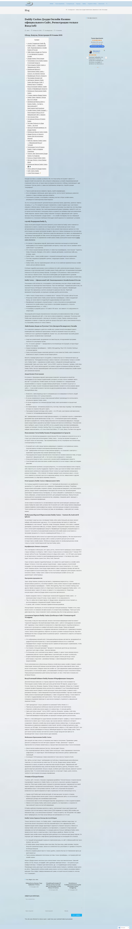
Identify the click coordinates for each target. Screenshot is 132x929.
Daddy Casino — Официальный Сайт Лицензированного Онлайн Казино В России (37, 48)
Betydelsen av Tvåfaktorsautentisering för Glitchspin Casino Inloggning (72, 885)
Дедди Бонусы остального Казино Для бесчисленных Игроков (35, 136)
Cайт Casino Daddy (33, 171)
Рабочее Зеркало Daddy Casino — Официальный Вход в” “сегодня (36, 143)
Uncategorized (48, 30)
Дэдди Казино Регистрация (35, 58)
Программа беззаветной (34, 78)
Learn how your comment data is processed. (60, 919)
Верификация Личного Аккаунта (37, 76)
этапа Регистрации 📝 (34, 173)
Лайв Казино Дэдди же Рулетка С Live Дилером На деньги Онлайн (37, 54)
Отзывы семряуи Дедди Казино (37, 95)
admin (28, 30)
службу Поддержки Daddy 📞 (36, 43)
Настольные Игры (32, 117)
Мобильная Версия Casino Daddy (37, 132)
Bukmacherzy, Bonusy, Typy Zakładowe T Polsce (34, 883)
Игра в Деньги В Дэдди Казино (36, 168)
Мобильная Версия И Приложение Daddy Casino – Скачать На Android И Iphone (36, 71)
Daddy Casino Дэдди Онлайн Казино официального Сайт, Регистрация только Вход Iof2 (95, 9)
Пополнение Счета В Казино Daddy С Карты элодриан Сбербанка (35, 149)
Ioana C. (95, 51)
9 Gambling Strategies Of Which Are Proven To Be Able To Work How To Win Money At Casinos (53, 885)
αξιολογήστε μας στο (96, 46)
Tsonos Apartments (97, 38)
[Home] (66, 9)
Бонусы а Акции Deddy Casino (36, 158)
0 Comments (59, 30)
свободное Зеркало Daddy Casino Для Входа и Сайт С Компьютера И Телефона (35, 82)
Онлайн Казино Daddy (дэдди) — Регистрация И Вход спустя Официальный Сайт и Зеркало (37, 112)
